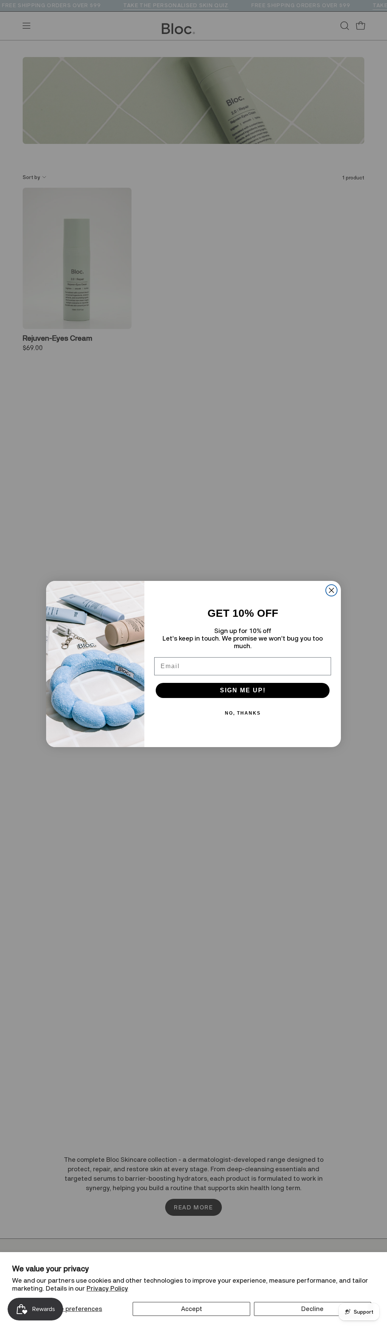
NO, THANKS (243, 713)
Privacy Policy (107, 1288)
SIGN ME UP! (243, 690)
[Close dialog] (331, 590)
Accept (191, 1309)
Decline (312, 1309)
